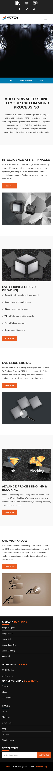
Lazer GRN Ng (8, 651)
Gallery (5, 686)
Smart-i (6, 656)
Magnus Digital (8, 628)
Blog (4, 729)
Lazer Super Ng (9, 645)
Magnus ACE (7, 633)
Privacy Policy (41, 766)
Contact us (7, 698)
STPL (8, 766)
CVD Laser (38, 80)
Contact (5, 734)
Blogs (4, 692)
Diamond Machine (24, 80)
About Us (6, 717)
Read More (9, 186)
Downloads (7, 723)
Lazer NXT (6, 639)
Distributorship (8, 740)
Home (4, 711)
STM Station (7, 676)
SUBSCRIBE (44, 755)
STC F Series (8, 670)
